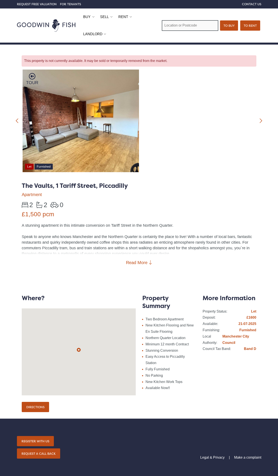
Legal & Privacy (212, 457)
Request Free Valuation (37, 4)
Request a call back (39, 453)
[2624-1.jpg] (81, 122)
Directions (35, 407)
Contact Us (251, 4)
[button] (79, 350)
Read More (137, 262)
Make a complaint (247, 457)
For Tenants (70, 4)
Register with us (35, 441)
